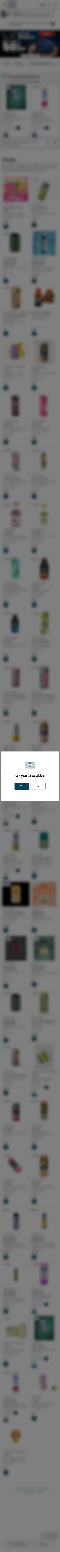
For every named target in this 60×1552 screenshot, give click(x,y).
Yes (22, 786)
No (38, 786)
